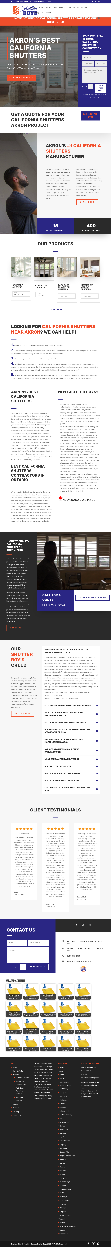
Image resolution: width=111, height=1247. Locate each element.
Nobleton (63, 1159)
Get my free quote (101, 88)
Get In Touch (23, 714)
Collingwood (64, 1111)
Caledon (62, 1103)
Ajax (61, 1071)
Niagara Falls (64, 1152)
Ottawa (62, 1174)
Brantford (63, 1096)
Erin (61, 1118)
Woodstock (64, 1234)
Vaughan (63, 1211)
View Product (18, 294)
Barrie (62, 1078)
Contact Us (47, 13)
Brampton (63, 1092)
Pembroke (63, 1178)
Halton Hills (64, 1130)
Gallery (71, 8)
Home (34, 8)
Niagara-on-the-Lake (67, 1156)
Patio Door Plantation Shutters (20, 1091)
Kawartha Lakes (65, 1141)
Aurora (62, 1075)
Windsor (63, 1230)
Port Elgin (63, 1196)
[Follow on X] (83, 924)
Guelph (62, 1126)
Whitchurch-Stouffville (68, 1226)
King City (63, 1144)
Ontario (62, 1167)
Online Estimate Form (92, 597)
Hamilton (63, 1133)
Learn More (87, 202)
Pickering (63, 1185)
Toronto (63, 1204)
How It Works (45, 8)
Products (58, 8)
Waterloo (63, 1219)
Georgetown (64, 1122)
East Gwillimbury (66, 1115)
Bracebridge (64, 1082)
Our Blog (35, 13)
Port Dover (64, 1193)
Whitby (62, 1222)
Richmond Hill (64, 1200)
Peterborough (65, 1182)
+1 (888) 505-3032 (20, 1)
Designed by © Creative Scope (23, 1244)
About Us (16, 628)
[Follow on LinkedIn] (90, 924)
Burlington (63, 1100)
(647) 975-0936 (54, 604)
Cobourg (63, 1107)
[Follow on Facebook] (77, 924)
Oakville (62, 1163)
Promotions (83, 8)
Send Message (38, 967)
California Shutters (22, 1077)
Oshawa (63, 1170)
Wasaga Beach (65, 1215)
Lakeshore (63, 1148)
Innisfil (62, 1137)
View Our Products (21, 78)
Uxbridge (63, 1208)
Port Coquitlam (65, 1189)
